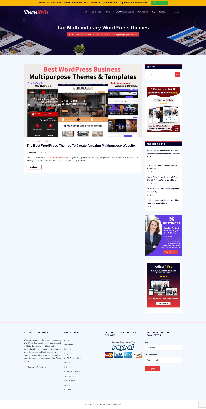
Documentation (70, 344)
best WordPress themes (58, 157)
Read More (34, 167)
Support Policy (70, 376)
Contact (162, 12)
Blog (153, 12)
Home (74, 34)
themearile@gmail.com (37, 367)
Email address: (151, 355)
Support (67, 349)
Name (147, 342)
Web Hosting (143, 12)
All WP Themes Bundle (125, 12)
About (66, 340)
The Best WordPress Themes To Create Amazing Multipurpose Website (108, 34)
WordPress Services (72, 371)
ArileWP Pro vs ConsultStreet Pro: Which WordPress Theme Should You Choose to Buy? (163, 153)
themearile (32, 153)
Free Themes (31, 141)
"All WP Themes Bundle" (67, 2)
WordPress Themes (44, 141)
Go (177, 74)
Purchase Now (159, 3)
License (67, 385)
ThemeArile (103, 404)
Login (177, 12)
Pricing (67, 367)
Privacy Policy (69, 381)
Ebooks (67, 362)
